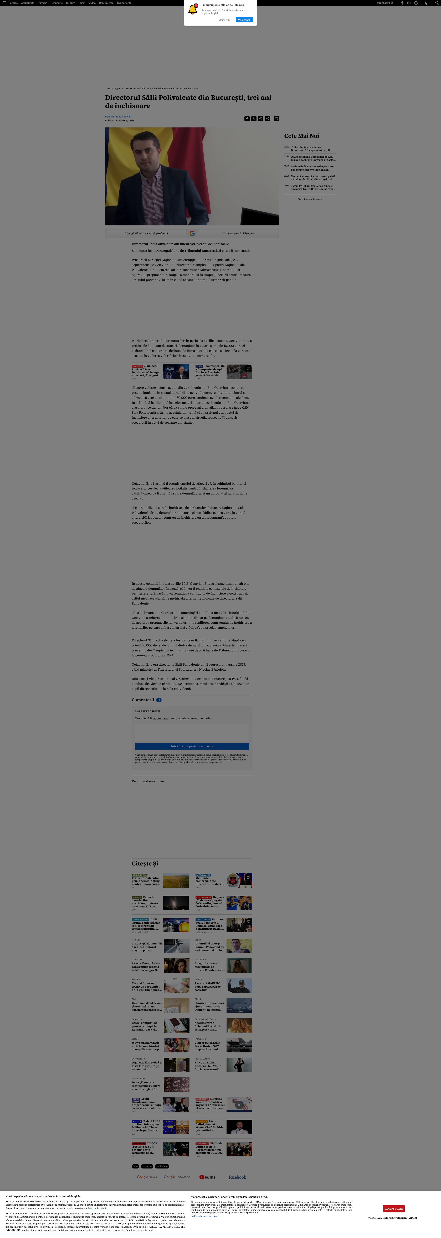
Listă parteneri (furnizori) (205, 1216)
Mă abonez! (244, 20)
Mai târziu (224, 20)
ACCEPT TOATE (394, 1208)
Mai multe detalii (97, 1208)
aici (87, 1224)
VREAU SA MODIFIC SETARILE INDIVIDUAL (393, 1218)
